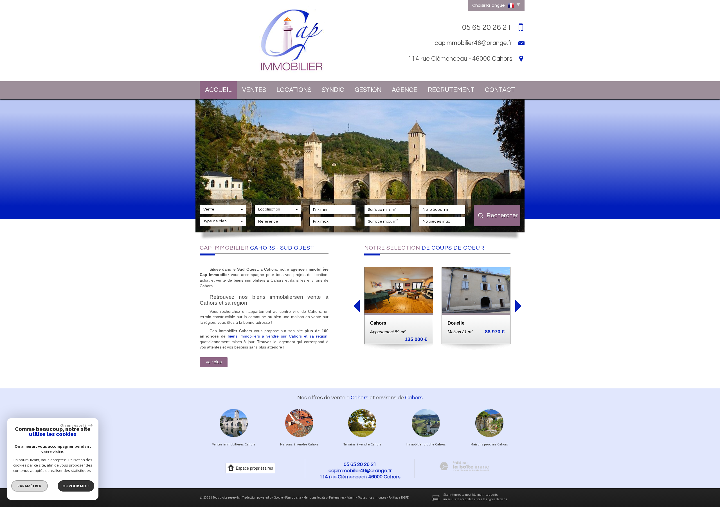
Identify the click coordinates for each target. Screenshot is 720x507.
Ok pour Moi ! (75, 485)
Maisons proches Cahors (489, 444)
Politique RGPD (398, 497)
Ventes (254, 90)
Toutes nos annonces (372, 497)
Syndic (333, 90)
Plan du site (293, 497)
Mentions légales (315, 497)
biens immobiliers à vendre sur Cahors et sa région (277, 336)
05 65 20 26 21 (360, 464)
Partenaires (337, 497)
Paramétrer (30, 485)
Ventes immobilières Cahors (233, 444)
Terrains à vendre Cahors (362, 444)
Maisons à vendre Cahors (299, 444)
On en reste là (73, 425)
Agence (404, 90)
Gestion (368, 90)
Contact (500, 90)
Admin (351, 497)
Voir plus (214, 362)
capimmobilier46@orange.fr (473, 43)
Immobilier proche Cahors (426, 444)
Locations (293, 90)
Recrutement (451, 90)
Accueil (218, 90)
